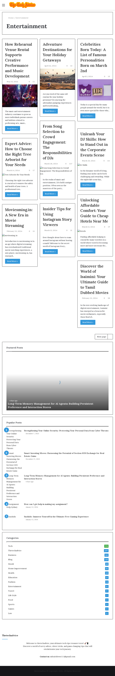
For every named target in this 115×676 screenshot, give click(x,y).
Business (12, 555)
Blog (10, 559)
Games (11, 609)
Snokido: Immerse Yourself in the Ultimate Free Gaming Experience (56, 516)
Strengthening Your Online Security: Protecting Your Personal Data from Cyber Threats (66, 430)
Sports (11, 604)
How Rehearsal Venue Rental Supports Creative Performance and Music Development (18, 60)
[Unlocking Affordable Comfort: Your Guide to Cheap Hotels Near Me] (95, 231)
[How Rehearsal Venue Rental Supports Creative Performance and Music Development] (19, 95)
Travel (11, 591)
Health (11, 573)
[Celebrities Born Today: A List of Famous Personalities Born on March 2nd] (95, 89)
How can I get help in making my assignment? (45, 504)
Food (10, 600)
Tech (10, 546)
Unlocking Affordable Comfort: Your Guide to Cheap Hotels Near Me (94, 211)
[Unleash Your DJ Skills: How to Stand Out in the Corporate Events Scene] (95, 165)
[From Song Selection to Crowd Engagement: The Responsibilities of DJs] (57, 171)
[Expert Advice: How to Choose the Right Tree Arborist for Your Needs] (19, 174)
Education (12, 577)
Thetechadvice (14, 550)
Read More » (12, 128)
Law (10, 613)
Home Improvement (17, 568)
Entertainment (14, 586)
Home (11, 18)
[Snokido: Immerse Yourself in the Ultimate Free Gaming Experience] (14, 520)
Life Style (12, 595)
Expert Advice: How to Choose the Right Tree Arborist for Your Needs (18, 154)
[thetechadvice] (22, 5)
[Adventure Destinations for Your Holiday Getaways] (57, 79)
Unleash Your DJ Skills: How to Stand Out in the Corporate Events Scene (94, 144)
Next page (101, 337)
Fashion (11, 582)
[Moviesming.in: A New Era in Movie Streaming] (19, 235)
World (11, 564)
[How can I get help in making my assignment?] (14, 508)
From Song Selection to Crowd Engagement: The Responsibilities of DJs (57, 142)
